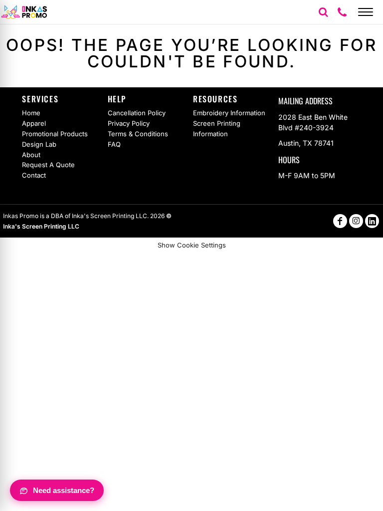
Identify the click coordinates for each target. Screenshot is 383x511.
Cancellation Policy (137, 113)
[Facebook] (340, 221)
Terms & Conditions (138, 134)
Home (31, 113)
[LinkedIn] (372, 221)
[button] (323, 12)
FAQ (114, 144)
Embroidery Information (229, 113)
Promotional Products (55, 134)
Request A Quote (48, 165)
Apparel (34, 123)
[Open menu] (366, 12)
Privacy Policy (129, 123)
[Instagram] (356, 221)
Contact (34, 175)
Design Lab (39, 144)
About (31, 155)
